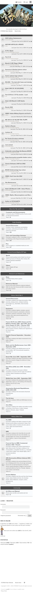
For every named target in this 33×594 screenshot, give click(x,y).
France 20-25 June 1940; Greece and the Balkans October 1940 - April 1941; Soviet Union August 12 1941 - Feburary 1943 (19, 323)
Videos (6, 114)
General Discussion (9, 39)
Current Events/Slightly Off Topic (17, 252)
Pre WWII (8, 420)
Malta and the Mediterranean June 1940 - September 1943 (18, 346)
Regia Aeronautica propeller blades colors (18, 157)
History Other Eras (16, 416)
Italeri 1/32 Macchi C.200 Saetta (15, 101)
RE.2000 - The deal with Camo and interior (18, 82)
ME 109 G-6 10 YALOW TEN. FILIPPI (16, 119)
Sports (8, 255)
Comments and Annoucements (11, 58)
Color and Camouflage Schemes (12, 52)
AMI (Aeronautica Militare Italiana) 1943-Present (18, 458)
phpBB (7, 589)
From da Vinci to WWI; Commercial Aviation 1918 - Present (16, 443)
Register (10, 501)
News (6, 45)
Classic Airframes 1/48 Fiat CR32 (15, 163)
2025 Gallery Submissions (13, 38)
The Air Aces (10, 398)
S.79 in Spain (9, 50)
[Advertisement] (16, 562)
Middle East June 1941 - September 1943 (18, 378)
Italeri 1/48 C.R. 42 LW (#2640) (14, 88)
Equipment (9, 308)
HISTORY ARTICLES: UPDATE (14, 44)
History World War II (17, 295)
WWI (7, 431)
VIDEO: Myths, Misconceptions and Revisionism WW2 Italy (18, 195)
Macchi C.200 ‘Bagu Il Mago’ (14, 63)
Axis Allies (9, 405)
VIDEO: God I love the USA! (13, 176)
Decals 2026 (9, 107)
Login (2, 501)
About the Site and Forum (16, 209)
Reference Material (12, 283)
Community (17, 488)
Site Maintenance (10, 182)
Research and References (16, 273)
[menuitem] (2, 591)
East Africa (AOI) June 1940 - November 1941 (18, 367)
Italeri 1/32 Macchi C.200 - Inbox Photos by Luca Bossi (18, 188)
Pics (6, 89)
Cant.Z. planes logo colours (14, 76)
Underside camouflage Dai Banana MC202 (18, 151)
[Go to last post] (31, 41)
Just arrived (9, 145)
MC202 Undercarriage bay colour (15, 170)
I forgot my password (5, 515)
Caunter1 (11, 544)
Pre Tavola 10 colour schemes (14, 138)
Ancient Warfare (11, 474)
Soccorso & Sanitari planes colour (16, 69)
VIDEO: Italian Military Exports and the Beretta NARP (18, 113)
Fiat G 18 (8, 57)
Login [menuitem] (26, 2)
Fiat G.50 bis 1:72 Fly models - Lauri (16, 94)
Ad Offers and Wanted (13, 491)
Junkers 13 (8, 132)
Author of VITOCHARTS (12, 201)
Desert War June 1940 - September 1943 (18, 356)
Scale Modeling (16, 222)
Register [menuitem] (19, 2)
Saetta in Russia (10, 126)
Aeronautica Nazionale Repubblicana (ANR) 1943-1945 (17, 389)
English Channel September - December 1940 (18, 336)
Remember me (22, 515)
